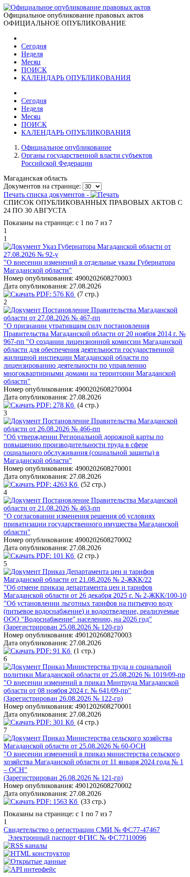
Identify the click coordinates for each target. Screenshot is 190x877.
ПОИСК (34, 70)
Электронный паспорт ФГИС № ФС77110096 (77, 837)
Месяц (31, 62)
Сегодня (33, 46)
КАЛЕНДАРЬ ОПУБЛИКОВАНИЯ (76, 77)
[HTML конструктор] (37, 853)
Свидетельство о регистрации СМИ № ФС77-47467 (82, 829)
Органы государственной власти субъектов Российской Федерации (86, 159)
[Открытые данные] (35, 861)
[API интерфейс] (30, 869)
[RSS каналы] (25, 845)
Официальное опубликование (66, 147)
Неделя (32, 54)
